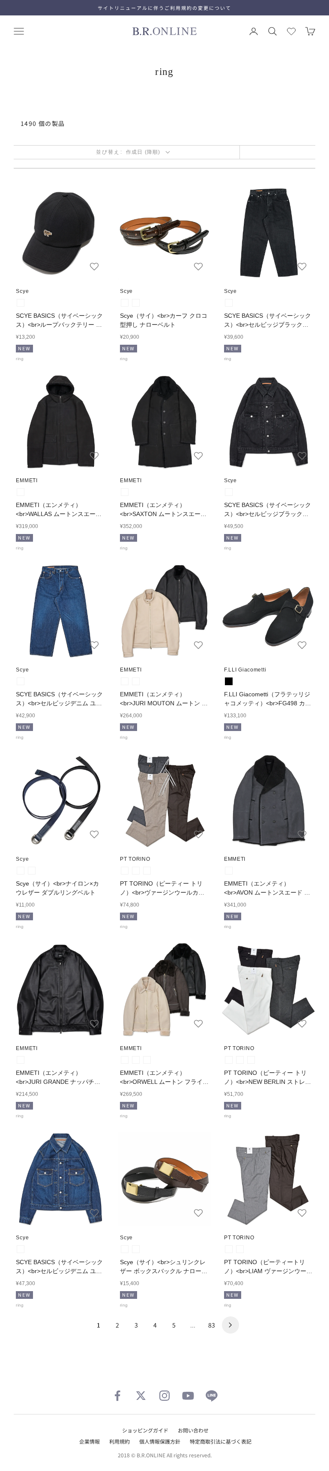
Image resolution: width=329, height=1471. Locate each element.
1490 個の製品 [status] (43, 123)
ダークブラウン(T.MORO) (147, 1060)
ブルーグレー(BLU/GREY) (228, 870)
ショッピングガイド (145, 1430)
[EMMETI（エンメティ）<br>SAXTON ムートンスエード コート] (165, 422)
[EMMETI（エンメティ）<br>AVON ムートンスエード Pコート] (268, 800)
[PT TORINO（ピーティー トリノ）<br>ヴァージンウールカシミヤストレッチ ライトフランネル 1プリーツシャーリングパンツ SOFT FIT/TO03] (165, 800)
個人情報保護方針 (159, 1441)
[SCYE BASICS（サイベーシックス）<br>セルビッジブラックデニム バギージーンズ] (268, 233)
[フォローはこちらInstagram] (164, 1395)
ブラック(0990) (251, 1060)
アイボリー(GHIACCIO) (136, 681)
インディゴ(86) (20, 681)
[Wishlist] (291, 31)
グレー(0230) (240, 1060)
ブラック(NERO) (20, 492)
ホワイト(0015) (228, 1060)
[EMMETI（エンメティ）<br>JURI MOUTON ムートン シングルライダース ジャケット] (165, 611)
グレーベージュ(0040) (136, 870)
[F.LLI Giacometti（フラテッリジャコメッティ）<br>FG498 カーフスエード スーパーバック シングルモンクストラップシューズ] (268, 611)
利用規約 (119, 1441)
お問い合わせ (193, 1430)
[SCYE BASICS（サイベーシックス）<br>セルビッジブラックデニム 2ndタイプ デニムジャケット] (268, 422)
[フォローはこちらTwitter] (141, 1395)
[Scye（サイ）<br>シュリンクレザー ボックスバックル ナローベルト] (165, 1179)
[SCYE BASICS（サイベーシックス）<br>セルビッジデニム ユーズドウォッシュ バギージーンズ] (61, 611)
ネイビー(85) (31, 870)
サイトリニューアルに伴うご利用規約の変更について (164, 7)
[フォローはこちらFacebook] (117, 1395)
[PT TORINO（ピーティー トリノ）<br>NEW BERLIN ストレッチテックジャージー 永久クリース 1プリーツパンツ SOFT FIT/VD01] (268, 990)
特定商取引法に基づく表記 (220, 1441)
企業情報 (89, 1441)
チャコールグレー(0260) (124, 870)
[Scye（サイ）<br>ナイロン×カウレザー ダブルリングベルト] (61, 800)
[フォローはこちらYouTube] (188, 1395)
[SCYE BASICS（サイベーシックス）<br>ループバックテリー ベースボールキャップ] (61, 233)
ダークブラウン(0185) (147, 870)
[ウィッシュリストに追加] (94, 266)
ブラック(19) (20, 302)
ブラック (228, 681)
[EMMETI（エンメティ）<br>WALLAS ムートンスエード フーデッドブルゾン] (61, 422)
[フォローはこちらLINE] (211, 1395)
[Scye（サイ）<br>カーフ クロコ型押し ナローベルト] (165, 233)
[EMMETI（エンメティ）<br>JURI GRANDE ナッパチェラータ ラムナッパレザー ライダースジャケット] (61, 990)
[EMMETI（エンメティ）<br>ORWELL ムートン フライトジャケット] (165, 990)
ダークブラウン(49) (136, 302)
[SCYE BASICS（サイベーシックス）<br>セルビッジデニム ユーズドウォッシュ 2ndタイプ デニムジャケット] (61, 1179)
